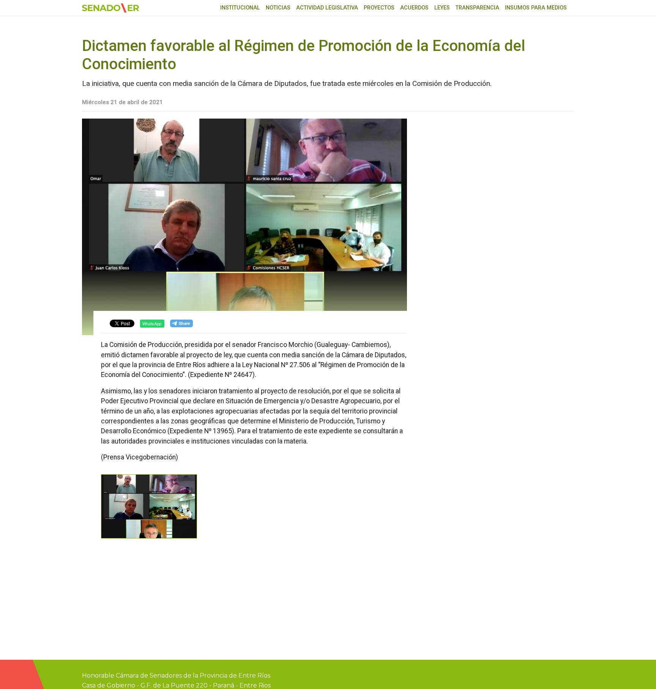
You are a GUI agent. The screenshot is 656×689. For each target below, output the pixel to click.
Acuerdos (414, 8)
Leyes (442, 8)
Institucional (240, 8)
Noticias (278, 8)
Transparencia (477, 8)
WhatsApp (151, 323)
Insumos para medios (536, 8)
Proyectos (379, 8)
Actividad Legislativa (327, 8)
